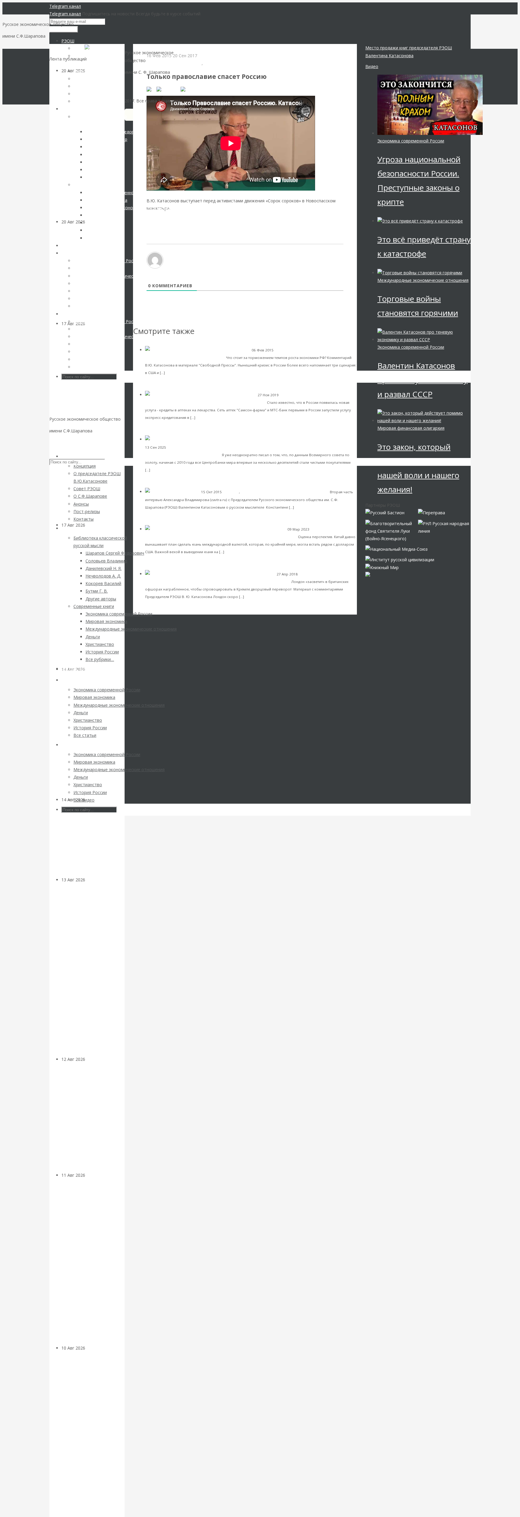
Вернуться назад (150, 48)
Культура (94, 799)
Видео (371, 66)
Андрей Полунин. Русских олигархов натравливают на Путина (226, 581)
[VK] (151, 89)
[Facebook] (168, 89)
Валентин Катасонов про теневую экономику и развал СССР (422, 379)
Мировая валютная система (191, 447)
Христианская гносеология (174, 63)
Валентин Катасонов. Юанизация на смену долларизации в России (228, 536)
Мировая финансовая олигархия (410, 428)
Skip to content (64, 442)
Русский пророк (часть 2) (303, 491)
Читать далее (179, 372)
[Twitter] (190, 89)
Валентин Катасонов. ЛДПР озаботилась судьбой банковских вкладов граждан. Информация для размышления (88, 969)
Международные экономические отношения (423, 280)
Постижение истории (259, 492)
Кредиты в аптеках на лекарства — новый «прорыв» (212, 402)
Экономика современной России (304, 350)
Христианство (218, 63)
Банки (91, 880)
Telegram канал (65, 6)
